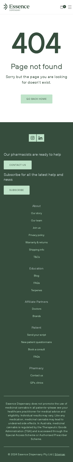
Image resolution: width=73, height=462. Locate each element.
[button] (69, 7)
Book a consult (36, 349)
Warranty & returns (36, 242)
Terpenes (36, 290)
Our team (36, 220)
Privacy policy (36, 235)
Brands (37, 316)
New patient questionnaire (36, 342)
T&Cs (37, 257)
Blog (36, 275)
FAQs (37, 283)
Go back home (36, 98)
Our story (36, 213)
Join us (36, 227)
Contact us (36, 375)
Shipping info (36, 249)
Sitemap (60, 454)
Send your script (36, 334)
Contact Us (17, 164)
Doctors (36, 308)
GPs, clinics (36, 382)
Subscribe (16, 189)
